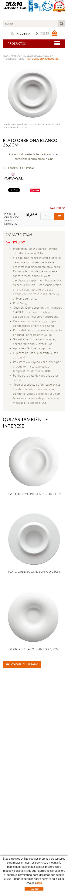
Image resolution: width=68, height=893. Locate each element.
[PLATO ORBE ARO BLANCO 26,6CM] (34, 616)
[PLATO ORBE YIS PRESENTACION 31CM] (34, 461)
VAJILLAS (15, 56)
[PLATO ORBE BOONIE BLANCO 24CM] (34, 539)
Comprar (59, 216)
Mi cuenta (23, 33)
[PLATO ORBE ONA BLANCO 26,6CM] (32, 92)
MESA (5, 56)
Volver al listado (24, 664)
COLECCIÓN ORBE (15, 59)
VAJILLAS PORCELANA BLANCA (38, 56)
